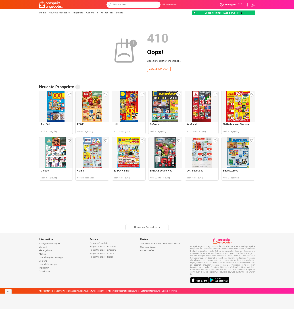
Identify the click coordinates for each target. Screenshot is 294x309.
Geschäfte (92, 12)
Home (42, 12)
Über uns (43, 261)
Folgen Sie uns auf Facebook (103, 246)
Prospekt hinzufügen (48, 264)
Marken (42, 254)
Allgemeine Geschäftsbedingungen (124, 291)
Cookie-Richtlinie (169, 291)
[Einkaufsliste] (252, 4)
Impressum (44, 268)
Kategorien (107, 12)
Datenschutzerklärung (150, 291)
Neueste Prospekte (59, 12)
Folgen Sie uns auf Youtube (102, 253)
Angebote (78, 12)
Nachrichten (44, 271)
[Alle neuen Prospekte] (77, 87)
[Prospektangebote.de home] (51, 4)
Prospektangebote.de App (51, 257)
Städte (119, 12)
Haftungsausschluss (97, 291)
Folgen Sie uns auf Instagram (103, 250)
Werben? (43, 247)
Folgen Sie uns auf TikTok (101, 257)
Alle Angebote (45, 250)
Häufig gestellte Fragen (49, 243)
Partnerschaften (147, 250)
